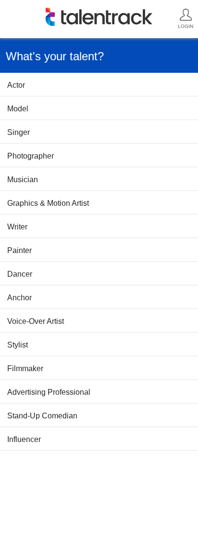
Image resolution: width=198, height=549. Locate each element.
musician (22, 179)
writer (17, 227)
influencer (24, 439)
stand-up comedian (42, 416)
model (17, 109)
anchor (19, 298)
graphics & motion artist (48, 203)
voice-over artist (35, 321)
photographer (30, 156)
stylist (17, 345)
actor (16, 85)
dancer (19, 274)
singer (18, 132)
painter (19, 250)
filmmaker (25, 368)
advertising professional (48, 392)
